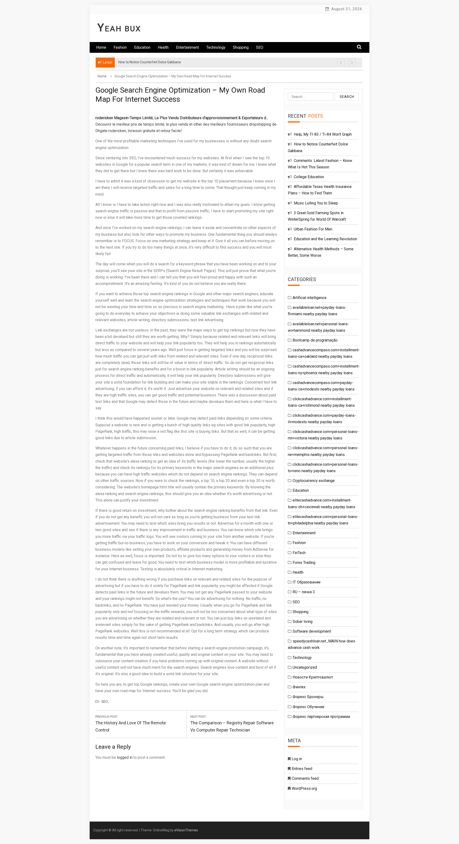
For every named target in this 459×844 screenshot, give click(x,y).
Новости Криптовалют (313, 677)
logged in (124, 757)
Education (142, 47)
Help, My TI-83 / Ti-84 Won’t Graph (323, 134)
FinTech (299, 552)
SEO (259, 47)
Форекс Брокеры (308, 696)
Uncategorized (305, 667)
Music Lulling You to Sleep (316, 203)
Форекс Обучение (308, 707)
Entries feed (302, 768)
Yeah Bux (119, 28)
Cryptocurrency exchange (314, 480)
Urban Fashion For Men (313, 229)
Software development (312, 631)
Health (163, 47)
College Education (309, 177)
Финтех (299, 687)
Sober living (302, 621)
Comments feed (305, 778)
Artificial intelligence (310, 297)
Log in (297, 759)
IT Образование (307, 582)
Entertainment (187, 47)
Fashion (120, 47)
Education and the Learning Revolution (325, 239)
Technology (215, 47)
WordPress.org (304, 788)
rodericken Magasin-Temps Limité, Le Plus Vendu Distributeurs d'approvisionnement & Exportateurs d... (181, 118)
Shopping (241, 47)
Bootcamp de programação (315, 340)
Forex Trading (304, 562)
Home (101, 47)
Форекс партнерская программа (321, 716)
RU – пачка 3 (304, 592)
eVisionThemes (186, 830)
